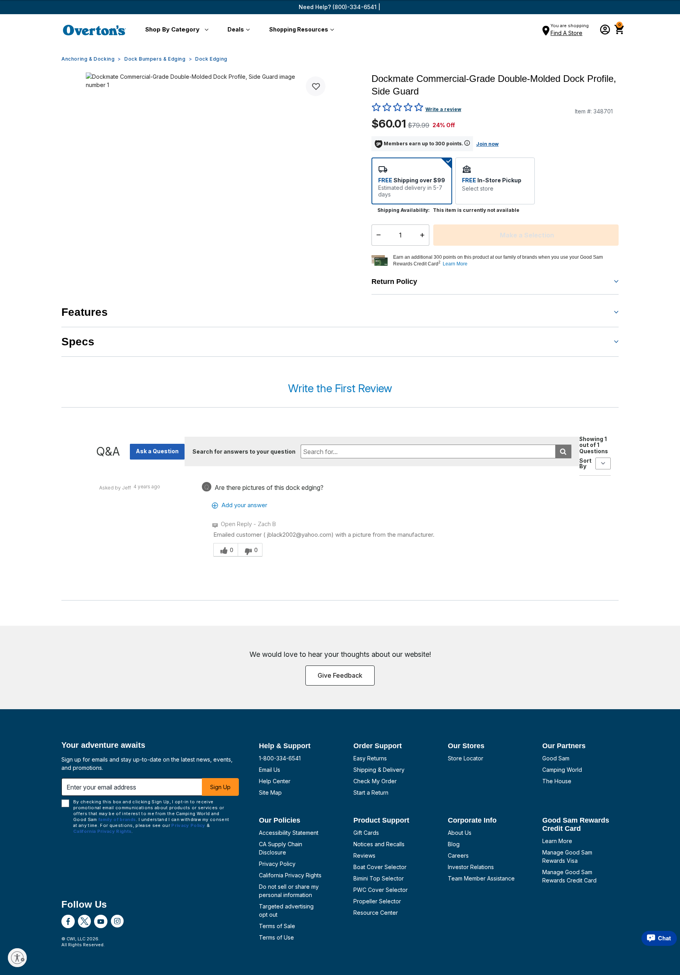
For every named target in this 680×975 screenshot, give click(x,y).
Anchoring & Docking (88, 59)
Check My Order (375, 781)
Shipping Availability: (403, 210)
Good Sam (555, 758)
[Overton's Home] (94, 30)
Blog (454, 844)
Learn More (557, 841)
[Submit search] (563, 451)
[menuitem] (175, 30)
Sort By (585, 463)
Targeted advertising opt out (286, 910)
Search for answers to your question (244, 451)
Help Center (274, 781)
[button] (175, 30)
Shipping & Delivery (379, 769)
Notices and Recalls (379, 844)
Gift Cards (366, 832)
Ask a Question (157, 451)
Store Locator (465, 758)
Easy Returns (370, 758)
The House (556, 781)
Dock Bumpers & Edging (155, 59)
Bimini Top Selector (378, 878)
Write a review (443, 109)
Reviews (364, 855)
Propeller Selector (377, 901)
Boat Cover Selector (380, 867)
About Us (459, 832)
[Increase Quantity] (424, 235)
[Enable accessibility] (17, 957)
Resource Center (375, 912)
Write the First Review (340, 388)
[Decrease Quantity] (377, 235)
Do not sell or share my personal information (289, 890)
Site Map (270, 792)
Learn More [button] (455, 264)
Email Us (269, 769)
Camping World (562, 769)
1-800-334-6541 (280, 758)
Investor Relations (471, 867)
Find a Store (566, 33)
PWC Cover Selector (380, 889)
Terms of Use (276, 937)
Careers (458, 855)
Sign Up (220, 787)
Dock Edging (211, 59)
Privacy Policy (277, 863)
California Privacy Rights (290, 875)
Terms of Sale (277, 926)
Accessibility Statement (288, 832)
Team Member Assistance (481, 878)
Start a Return (370, 792)
